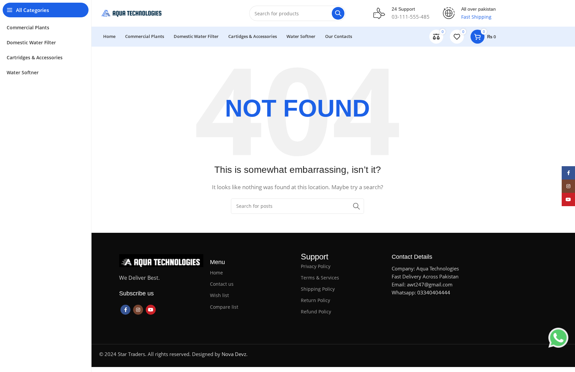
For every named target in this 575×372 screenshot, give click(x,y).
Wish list (219, 295)
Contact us (222, 284)
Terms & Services (320, 277)
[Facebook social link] (125, 310)
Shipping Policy (318, 289)
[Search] (338, 13)
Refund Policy (316, 311)
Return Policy (315, 300)
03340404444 (433, 292)
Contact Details (412, 256)
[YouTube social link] (151, 310)
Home (216, 272)
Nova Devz (234, 354)
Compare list (224, 307)
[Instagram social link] (138, 310)
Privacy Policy (315, 266)
